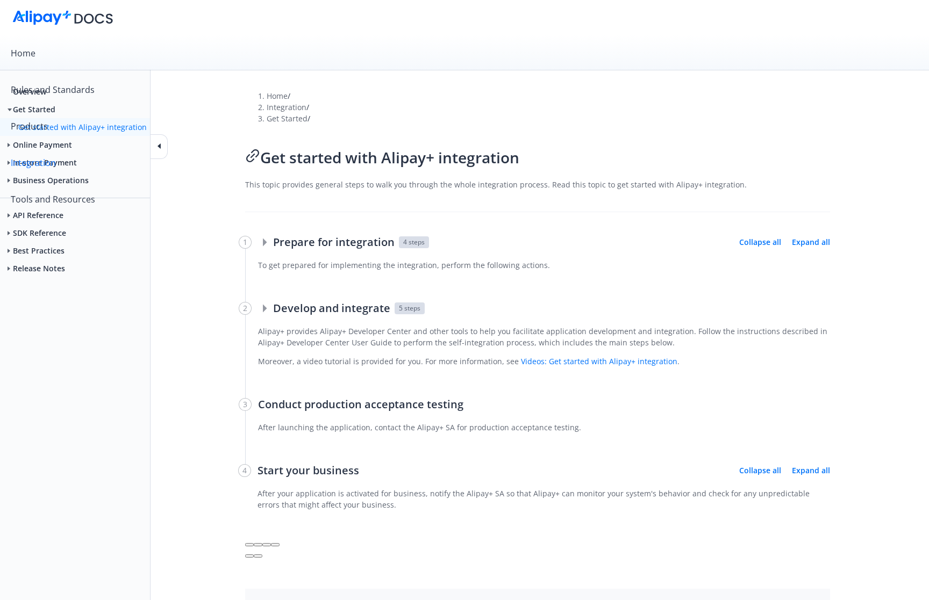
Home (23, 53)
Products (29, 126)
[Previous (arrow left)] (249, 556)
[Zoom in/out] (275, 544)
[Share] (258, 544)
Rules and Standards (53, 90)
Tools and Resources (53, 199)
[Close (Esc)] (249, 544)
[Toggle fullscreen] (266, 544)
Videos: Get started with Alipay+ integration (599, 361)
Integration (33, 163)
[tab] (464, 53)
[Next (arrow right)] (258, 556)
